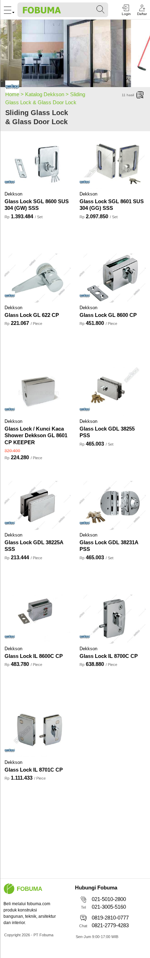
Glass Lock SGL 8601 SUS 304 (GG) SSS (112, 204)
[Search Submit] (101, 9)
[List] (140, 95)
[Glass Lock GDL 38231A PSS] (112, 505)
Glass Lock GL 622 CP (32, 315)
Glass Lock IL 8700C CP (109, 656)
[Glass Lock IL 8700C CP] (112, 619)
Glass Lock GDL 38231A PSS (109, 545)
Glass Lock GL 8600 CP (108, 315)
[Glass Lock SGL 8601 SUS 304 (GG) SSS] (112, 164)
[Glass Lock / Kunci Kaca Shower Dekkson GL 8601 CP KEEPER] (37, 391)
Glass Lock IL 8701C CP (34, 770)
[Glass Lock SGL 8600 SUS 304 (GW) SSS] (37, 164)
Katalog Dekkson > (47, 94)
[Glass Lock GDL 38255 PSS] (112, 391)
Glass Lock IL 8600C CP (34, 656)
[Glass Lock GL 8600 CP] (112, 278)
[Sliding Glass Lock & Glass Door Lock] (12, 87)
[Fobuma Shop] (9, 889)
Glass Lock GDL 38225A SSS (34, 545)
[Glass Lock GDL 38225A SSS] (37, 505)
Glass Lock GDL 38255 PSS (107, 432)
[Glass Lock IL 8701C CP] (37, 732)
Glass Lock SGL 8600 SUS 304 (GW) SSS (37, 204)
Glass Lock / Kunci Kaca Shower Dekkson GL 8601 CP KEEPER (36, 435)
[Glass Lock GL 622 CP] (37, 278)
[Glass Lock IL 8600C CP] (37, 619)
